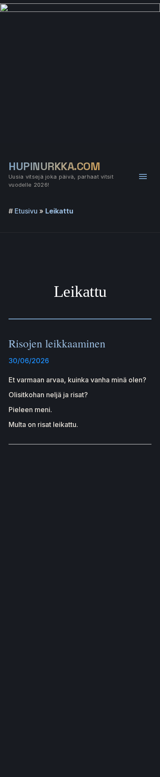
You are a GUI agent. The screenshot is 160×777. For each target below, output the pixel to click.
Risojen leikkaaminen (57, 343)
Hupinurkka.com (54, 166)
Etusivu (26, 211)
